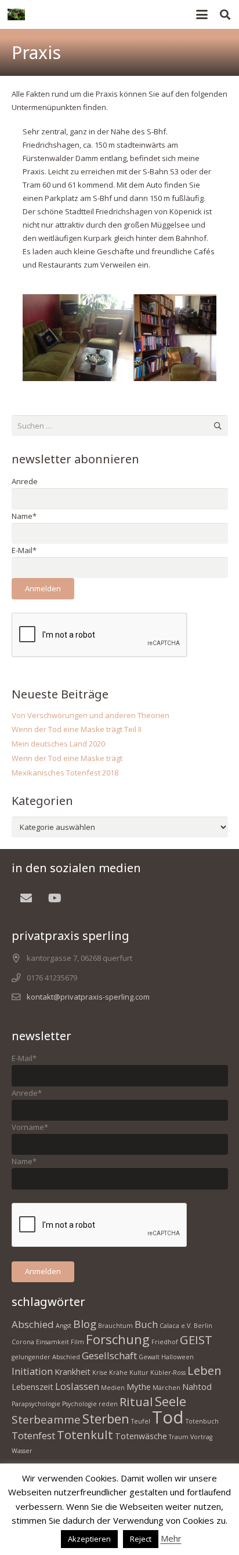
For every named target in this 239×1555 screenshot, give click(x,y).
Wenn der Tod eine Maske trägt (67, 758)
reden (108, 1404)
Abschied (33, 1324)
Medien (113, 1388)
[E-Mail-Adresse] (26, 898)
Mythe (138, 1386)
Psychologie (79, 1404)
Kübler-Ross (168, 1373)
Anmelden (43, 588)
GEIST (196, 1339)
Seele (170, 1401)
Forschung (118, 1339)
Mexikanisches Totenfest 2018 (65, 772)
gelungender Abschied (46, 1357)
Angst (63, 1326)
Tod (168, 1417)
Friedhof (164, 1342)
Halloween (177, 1357)
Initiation (32, 1371)
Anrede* (27, 1093)
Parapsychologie (36, 1404)
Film (77, 1342)
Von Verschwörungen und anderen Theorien (90, 715)
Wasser (22, 1451)
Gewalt (149, 1357)
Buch (146, 1324)
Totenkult (85, 1434)
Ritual (136, 1401)
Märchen (166, 1388)
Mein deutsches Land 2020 (58, 743)
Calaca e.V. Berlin (186, 1326)
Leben (204, 1370)
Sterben (105, 1418)
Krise (99, 1373)
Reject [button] (140, 1539)
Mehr (171, 1538)
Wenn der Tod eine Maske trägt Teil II (77, 729)
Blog (84, 1323)
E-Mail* (24, 550)
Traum (179, 1437)
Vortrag (201, 1437)
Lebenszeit (32, 1386)
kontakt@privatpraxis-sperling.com (88, 996)
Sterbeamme (46, 1419)
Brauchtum (115, 1326)
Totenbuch (202, 1421)
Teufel (140, 1421)
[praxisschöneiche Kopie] (119, 337)
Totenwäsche (141, 1435)
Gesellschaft (109, 1355)
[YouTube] (55, 898)
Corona (23, 1342)
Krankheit (72, 1371)
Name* (24, 516)
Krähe (118, 1373)
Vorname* (30, 1127)
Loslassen (77, 1386)
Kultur (139, 1373)
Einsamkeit (52, 1342)
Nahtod (197, 1386)
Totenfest (33, 1435)
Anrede (25, 481)
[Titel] (16, 14)
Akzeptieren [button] (89, 1539)
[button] (202, 14)
